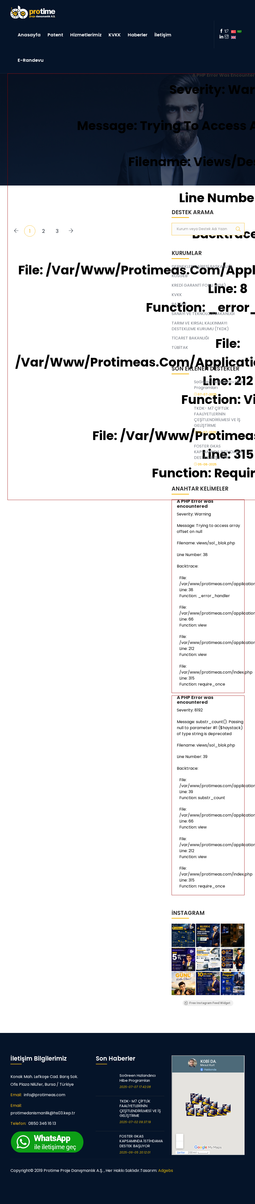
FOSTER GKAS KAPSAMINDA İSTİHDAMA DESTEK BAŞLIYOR (141, 1141)
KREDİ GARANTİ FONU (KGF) (199, 285)
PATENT (179, 304)
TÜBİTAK (180, 347)
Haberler (137, 35)
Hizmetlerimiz (86, 35)
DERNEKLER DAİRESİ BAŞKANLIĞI (202, 266)
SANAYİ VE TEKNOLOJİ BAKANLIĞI (203, 314)
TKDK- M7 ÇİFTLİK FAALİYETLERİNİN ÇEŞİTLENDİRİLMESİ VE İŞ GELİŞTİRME (140, 1108)
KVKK (115, 35)
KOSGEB (180, 276)
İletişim (162, 35)
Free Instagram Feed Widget (209, 1003)
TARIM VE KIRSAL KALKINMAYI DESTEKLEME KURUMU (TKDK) (200, 326)
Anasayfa (29, 35)
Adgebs (165, 1170)
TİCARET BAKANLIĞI (190, 338)
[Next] (70, 231)
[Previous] (16, 231)
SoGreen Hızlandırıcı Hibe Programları (138, 1078)
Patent (55, 35)
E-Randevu (31, 60)
